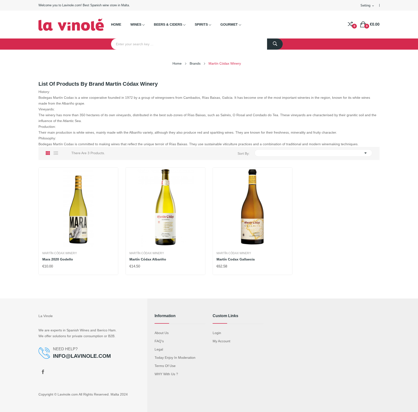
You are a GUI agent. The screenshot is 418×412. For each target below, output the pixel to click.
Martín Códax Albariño (147, 259)
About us (162, 333)
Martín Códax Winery (59, 253)
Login (217, 333)
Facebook (42, 371)
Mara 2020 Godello (57, 259)
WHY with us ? (166, 374)
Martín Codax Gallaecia (235, 259)
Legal (159, 349)
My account (221, 341)
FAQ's (159, 341)
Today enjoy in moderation (175, 357)
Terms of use (165, 366)
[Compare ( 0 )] (350, 24)
